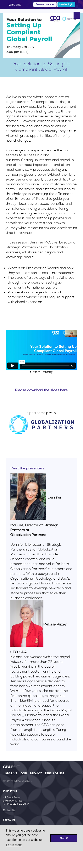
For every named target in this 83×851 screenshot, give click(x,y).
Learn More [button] (14, 845)
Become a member (45, 4)
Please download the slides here (41, 390)
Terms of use (54, 773)
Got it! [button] (64, 838)
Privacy (36, 773)
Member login (66, 4)
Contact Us (9, 810)
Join (23, 773)
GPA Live (11, 773)
